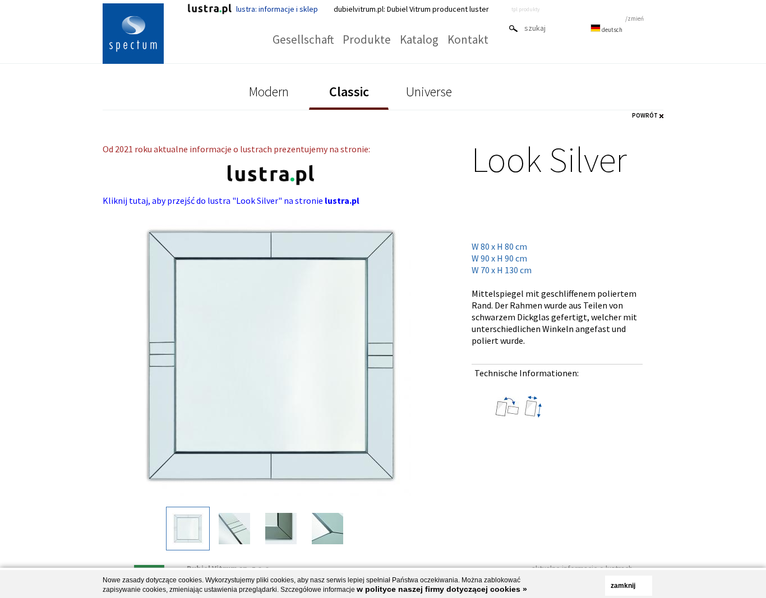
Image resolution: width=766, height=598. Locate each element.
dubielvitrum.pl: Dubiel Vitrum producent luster (411, 9)
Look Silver (549, 159)
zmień (635, 18)
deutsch (611, 30)
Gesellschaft (303, 39)
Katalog (419, 39)
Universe (429, 91)
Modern (269, 91)
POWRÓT (645, 115)
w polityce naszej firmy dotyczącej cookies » (442, 589)
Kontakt (467, 39)
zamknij (623, 586)
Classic (349, 91)
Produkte (367, 39)
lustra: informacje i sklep (277, 9)
